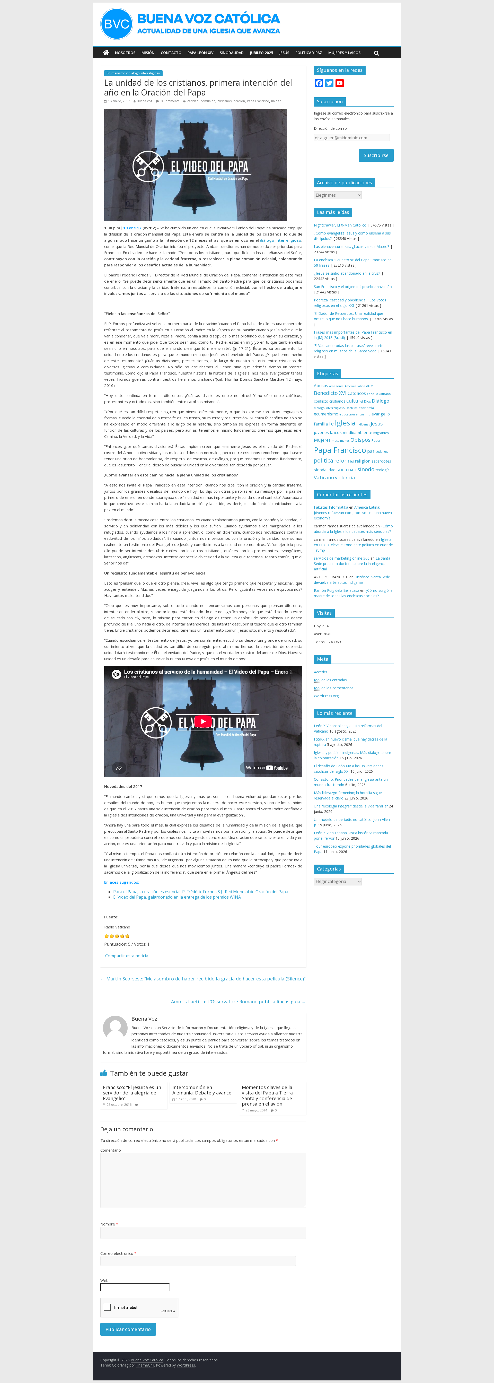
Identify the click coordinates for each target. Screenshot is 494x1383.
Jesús (284, 52)
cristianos (224, 101)
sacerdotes (381, 461)
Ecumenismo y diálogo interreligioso (133, 73)
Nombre (109, 1224)
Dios (367, 401)
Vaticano (324, 477)
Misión (148, 52)
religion (363, 461)
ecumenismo (326, 414)
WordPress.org (326, 695)
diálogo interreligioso (280, 240)
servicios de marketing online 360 (341, 558)
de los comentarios (334, 687)
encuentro (363, 414)
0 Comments (169, 101)
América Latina (355, 386)
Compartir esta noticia (126, 956)
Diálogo (380, 400)
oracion (239, 101)
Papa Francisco (258, 101)
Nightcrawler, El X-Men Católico (340, 225)
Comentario (110, 1150)
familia (321, 424)
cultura (354, 400)
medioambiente (357, 432)
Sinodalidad (232, 52)
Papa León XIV (201, 52)
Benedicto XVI (330, 392)
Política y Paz (308, 52)
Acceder (320, 671)
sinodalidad (325, 470)
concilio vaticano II (380, 394)
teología (382, 469)
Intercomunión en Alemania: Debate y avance (201, 1090)
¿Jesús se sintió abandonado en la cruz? (347, 273)
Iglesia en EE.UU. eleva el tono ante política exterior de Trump (353, 545)
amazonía (336, 386)
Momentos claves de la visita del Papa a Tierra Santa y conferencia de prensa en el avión (267, 1095)
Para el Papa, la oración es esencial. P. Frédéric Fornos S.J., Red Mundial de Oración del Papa (200, 891)
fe (331, 423)
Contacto (171, 52)
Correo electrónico (118, 1253)
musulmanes (340, 440)
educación (347, 414)
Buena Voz (144, 101)
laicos (336, 432)
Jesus (377, 423)
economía (366, 407)
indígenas (363, 424)
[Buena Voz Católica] (106, 52)
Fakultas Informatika (331, 507)
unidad (276, 101)
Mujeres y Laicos (344, 52)
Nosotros (125, 52)
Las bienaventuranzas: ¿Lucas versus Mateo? (351, 246)
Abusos (321, 385)
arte (369, 385)
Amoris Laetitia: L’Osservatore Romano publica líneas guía (238, 1001)
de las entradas (330, 679)
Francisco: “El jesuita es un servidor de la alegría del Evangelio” (132, 1092)
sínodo (365, 469)
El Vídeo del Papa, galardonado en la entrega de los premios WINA (177, 897)
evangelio (381, 414)
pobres (382, 451)
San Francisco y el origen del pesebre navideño (353, 286)
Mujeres (322, 440)
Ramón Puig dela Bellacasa (336, 590)
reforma (344, 460)
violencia (345, 477)
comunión (208, 101)
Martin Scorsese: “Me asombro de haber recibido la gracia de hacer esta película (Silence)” (202, 979)
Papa (376, 440)
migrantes (381, 432)
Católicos (357, 393)
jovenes (321, 432)
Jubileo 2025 (261, 52)
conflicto (321, 401)
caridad (193, 101)
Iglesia (345, 423)
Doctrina (352, 408)
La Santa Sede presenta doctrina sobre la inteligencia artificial (352, 563)
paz (371, 451)
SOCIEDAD (346, 469)
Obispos (360, 439)
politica (323, 460)
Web (104, 1280)
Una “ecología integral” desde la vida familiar (351, 806)
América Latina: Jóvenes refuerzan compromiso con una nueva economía (353, 512)
